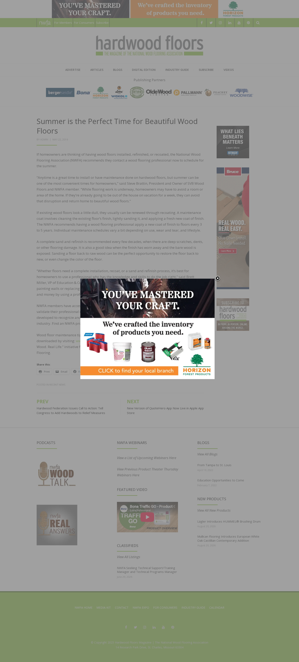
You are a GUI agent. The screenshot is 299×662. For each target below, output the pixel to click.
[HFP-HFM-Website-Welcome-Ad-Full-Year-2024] (147, 328)
